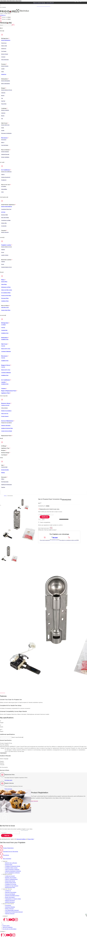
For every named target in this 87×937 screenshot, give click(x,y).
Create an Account (10, 876)
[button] (78, 1)
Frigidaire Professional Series (12, 866)
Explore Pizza (8, 864)
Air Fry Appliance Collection (12, 872)
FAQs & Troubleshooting (11, 879)
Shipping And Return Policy (12, 895)
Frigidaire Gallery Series (11, 867)
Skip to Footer (18, 0)
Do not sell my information (9, 929)
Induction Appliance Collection (13, 871)
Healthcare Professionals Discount (14, 912)
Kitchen (1, 30)
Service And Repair (10, 894)
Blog (1, 438)
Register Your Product (10, 877)
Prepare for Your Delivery (11, 885)
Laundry (2, 237)
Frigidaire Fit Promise (10, 884)
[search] (14, 25)
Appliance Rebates (10, 907)
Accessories (2, 315)
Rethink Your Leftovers (11, 863)
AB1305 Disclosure (10, 902)
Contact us (2, 15)
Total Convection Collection (12, 869)
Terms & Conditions (7, 927)
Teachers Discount (9, 913)
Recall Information (10, 897)
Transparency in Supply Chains (13, 898)
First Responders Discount (12, 910)
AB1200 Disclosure (10, 900)
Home (5, 495)
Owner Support (3, 395)
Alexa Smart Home (10, 881)
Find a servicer (8, 789)
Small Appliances (3, 197)
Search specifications (17, 737)
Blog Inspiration (7, 858)
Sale (1, 457)
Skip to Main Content (11, 0)
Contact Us (8, 890)
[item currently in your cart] (1, 21)
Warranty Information (10, 892)
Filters (1, 272)
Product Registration (8, 848)
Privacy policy (6, 925)
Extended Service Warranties (10, 851)
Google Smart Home (10, 882)
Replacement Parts (10, 887)
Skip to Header (3, 0)
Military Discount (9, 908)
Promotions (6, 855)
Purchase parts (8, 780)
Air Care (2, 162)
